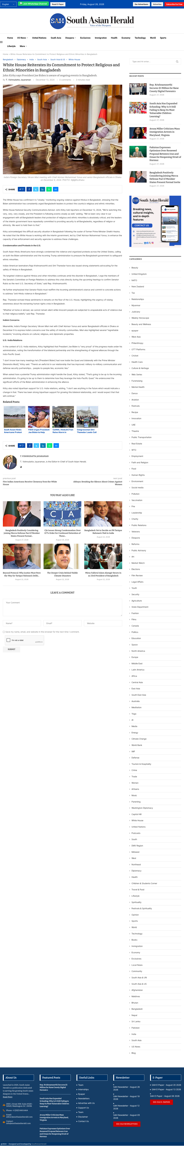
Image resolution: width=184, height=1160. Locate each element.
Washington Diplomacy (142, 808)
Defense (135, 757)
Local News (137, 965)
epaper (135, 330)
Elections (136, 569)
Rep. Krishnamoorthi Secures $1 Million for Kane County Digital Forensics (164, 88)
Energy (135, 732)
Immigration (101, 38)
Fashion (135, 613)
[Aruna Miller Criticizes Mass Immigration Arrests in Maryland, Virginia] (138, 133)
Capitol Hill (136, 814)
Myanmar (136, 305)
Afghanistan (137, 990)
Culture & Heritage (140, 368)
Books (134, 940)
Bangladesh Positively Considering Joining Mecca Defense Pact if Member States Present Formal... (22, 533)
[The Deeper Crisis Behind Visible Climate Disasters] (62, 556)
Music (134, 795)
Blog (134, 1053)
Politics (135, 632)
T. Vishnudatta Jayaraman (18, 79)
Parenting (136, 801)
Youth (134, 588)
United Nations (39, 38)
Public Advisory (139, 550)
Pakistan (136, 1028)
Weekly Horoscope (140, 318)
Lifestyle (11, 46)
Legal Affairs (137, 582)
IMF (133, 751)
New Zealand (138, 286)
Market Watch (138, 563)
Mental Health (138, 387)
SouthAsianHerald (39, 1144)
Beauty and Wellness (141, 324)
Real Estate (137, 443)
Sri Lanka (136, 1021)
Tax (133, 293)
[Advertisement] (22, 20)
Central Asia (137, 682)
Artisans (135, 789)
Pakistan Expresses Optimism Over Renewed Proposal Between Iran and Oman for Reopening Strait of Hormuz (165, 154)
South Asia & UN (139, 977)
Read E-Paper (58, 4)
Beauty (135, 267)
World (153, 38)
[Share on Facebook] (29, 189)
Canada (135, 625)
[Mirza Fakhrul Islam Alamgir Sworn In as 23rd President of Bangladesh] (103, 556)
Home (10, 38)
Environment (137, 481)
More (22, 46)
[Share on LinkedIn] (42, 189)
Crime (134, 770)
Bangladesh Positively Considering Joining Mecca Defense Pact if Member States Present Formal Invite (165, 177)
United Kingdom (139, 274)
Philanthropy (137, 343)
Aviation (135, 399)
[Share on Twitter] (36, 189)
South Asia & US (139, 984)
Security (135, 594)
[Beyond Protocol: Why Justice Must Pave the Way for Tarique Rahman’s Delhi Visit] (22, 556)
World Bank (137, 745)
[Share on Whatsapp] (49, 189)
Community (137, 971)
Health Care (137, 362)
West (134, 858)
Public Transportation (142, 437)
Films (134, 619)
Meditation (136, 707)
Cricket (135, 355)
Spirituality (136, 902)
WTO (134, 450)
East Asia (136, 688)
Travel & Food (138, 889)
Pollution (135, 494)
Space (135, 644)
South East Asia (139, 695)
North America (138, 651)
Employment (137, 456)
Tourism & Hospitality (141, 764)
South (134, 839)
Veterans (136, 531)
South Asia (56, 38)
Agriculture (137, 600)
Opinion (135, 914)
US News (21, 38)
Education (136, 638)
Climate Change (139, 739)
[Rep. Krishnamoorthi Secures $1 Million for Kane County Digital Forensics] (138, 89)
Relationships (138, 299)
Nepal (134, 1015)
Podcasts (136, 833)
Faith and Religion (140, 462)
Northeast (136, 864)
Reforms (135, 544)
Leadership (137, 512)
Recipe (135, 412)
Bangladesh (137, 1009)
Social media (137, 487)
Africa (134, 676)
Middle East (137, 663)
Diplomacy (136, 870)
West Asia (136, 337)
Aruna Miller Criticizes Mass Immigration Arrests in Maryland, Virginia (165, 132)
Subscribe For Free (174, 4)
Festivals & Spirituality (142, 908)
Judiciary (136, 311)
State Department (140, 607)
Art (133, 556)
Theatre (135, 431)
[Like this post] (23, 189)
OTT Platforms (138, 349)
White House (137, 820)
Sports (163, 38)
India (134, 1034)
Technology (140, 38)
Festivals (136, 406)
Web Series (137, 374)
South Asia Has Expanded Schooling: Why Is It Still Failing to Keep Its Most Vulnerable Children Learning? (163, 110)
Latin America (138, 669)
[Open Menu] (1, 42)
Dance (135, 393)
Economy (126, 38)
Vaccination (137, 500)
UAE (133, 424)
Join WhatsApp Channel (35, 3)
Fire (133, 506)
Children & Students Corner (144, 883)
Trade (134, 776)
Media (134, 726)
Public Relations (139, 525)
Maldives (136, 996)
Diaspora (69, 38)
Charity (135, 519)
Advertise (157, 4)
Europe (135, 657)
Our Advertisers (141, 4)
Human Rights (138, 475)
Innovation (136, 418)
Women (135, 783)
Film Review (137, 575)
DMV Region (137, 845)
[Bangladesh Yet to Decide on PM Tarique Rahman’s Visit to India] (103, 513)
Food (134, 468)
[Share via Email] (55, 189)
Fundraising (137, 381)
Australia (136, 701)
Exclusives (85, 38)
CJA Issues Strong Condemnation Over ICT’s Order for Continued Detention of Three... (62, 533)
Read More (7, 1097)
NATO (134, 280)
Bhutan (135, 1002)
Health (114, 38)
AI (132, 720)
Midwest (135, 852)
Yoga (134, 713)
